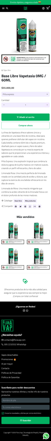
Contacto (5, 368)
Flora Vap (19, 432)
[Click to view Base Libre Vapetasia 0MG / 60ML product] (12, 232)
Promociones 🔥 (8, 359)
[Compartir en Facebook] (16, 206)
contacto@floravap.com (13, 339)
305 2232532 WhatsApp (13, 344)
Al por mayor (7, 363)
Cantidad (5, 100)
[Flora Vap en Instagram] (24, 310)
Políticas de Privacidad (11, 372)
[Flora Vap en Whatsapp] (27, 310)
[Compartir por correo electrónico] (35, 206)
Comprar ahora (25, 125)
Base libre (18, 201)
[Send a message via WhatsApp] (46, 436)
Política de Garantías (10, 377)
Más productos (30, 201)
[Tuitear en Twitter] (20, 206)
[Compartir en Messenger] (39, 206)
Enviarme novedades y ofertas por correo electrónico (23, 413)
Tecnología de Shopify (31, 432)
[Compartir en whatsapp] (30, 206)
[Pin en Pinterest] (25, 206)
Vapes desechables (9, 355)
